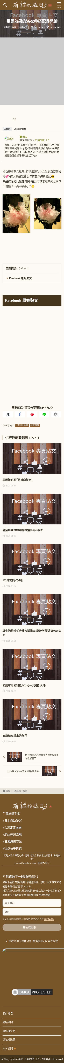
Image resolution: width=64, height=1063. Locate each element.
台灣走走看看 (12, 827)
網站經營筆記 (12, 834)
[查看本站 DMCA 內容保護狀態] (32, 994)
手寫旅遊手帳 (11, 813)
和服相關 (23, 27)
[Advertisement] (32, 71)
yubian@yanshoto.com (25, 863)
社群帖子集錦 (10, 27)
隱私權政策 (49, 919)
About (7, 129)
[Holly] (9, 138)
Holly (23, 136)
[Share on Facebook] (20, 414)
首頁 (8, 791)
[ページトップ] (57, 1056)
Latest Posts (19, 129)
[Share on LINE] (44, 414)
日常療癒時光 (12, 841)
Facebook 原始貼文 (20, 278)
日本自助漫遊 (12, 820)
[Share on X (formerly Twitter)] (8, 414)
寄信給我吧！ (29, 927)
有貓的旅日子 (42, 140)
